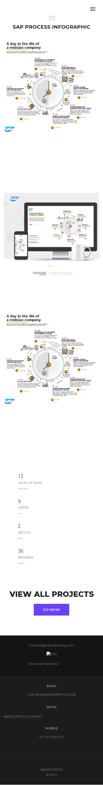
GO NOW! (51, 610)
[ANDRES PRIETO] (14, 9)
